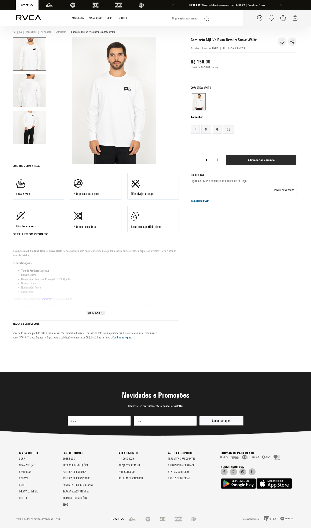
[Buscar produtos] (206, 18)
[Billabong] (118, 5)
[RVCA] (27, 5)
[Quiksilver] (50, 5)
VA (20, 32)
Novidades (46, 32)
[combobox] (190, 18)
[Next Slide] (281, 5)
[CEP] (230, 180)
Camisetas (60, 32)
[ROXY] (72, 5)
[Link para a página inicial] (15, 32)
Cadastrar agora (221, 421)
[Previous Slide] (173, 5)
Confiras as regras (121, 337)
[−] (195, 160)
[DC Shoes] (95, 5)
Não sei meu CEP (200, 201)
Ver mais (95, 313)
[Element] (141, 5)
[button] (195, 129)
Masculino (31, 32)
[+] (217, 160)
